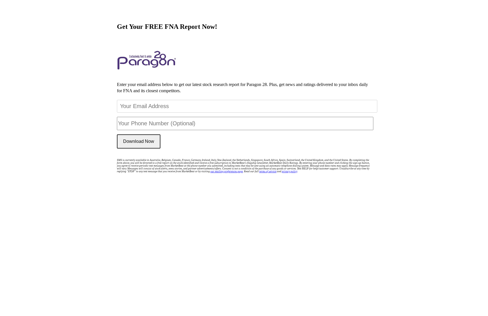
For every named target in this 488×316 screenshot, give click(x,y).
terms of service (267, 171)
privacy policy (289, 171)
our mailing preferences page (226, 171)
